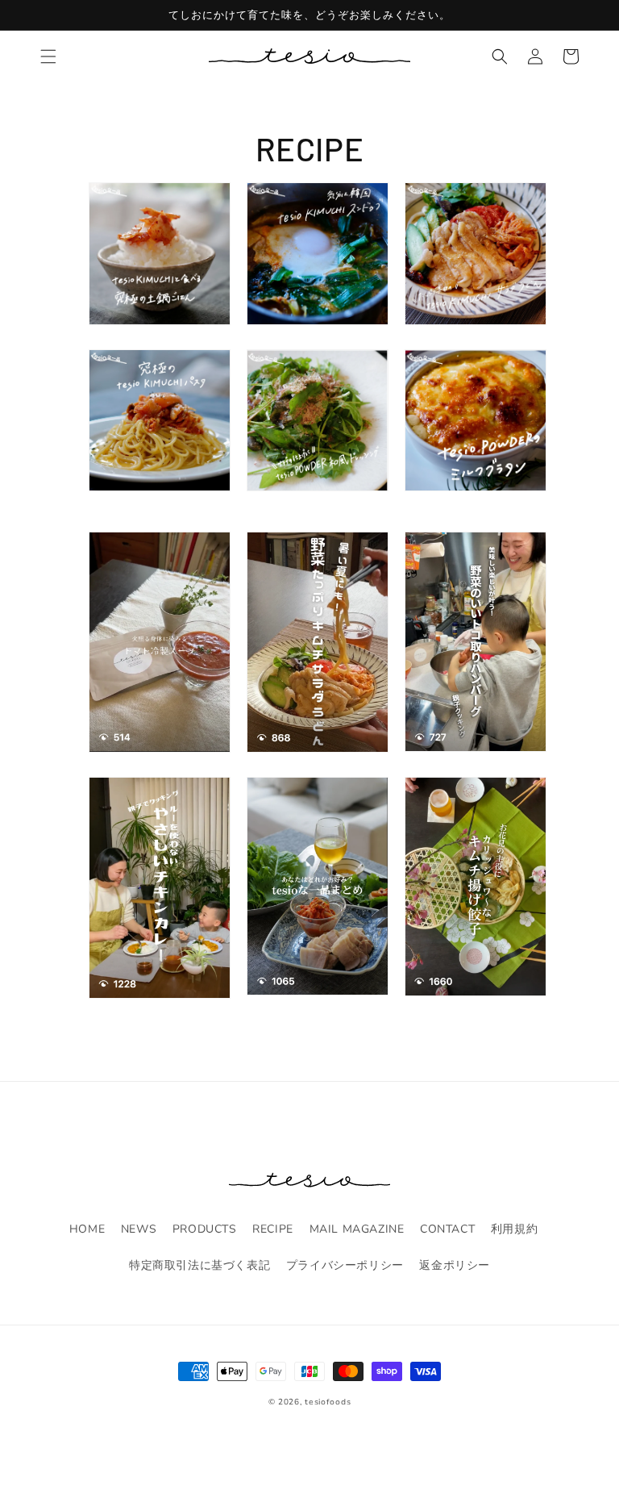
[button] (48, 56)
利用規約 (514, 1229)
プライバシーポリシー (345, 1265)
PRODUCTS (204, 1229)
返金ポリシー (454, 1265)
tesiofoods (328, 1402)
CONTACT (447, 1229)
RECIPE (272, 1229)
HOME (87, 1229)
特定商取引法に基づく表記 (199, 1265)
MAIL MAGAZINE (357, 1229)
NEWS (138, 1229)
